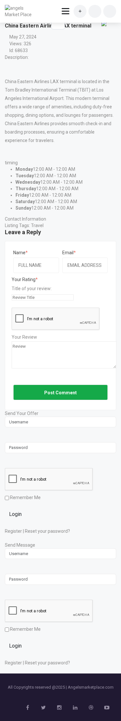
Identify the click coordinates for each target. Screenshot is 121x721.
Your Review (24, 337)
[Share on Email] (103, 23)
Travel (37, 225)
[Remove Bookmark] (58, 22)
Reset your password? (47, 531)
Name (19, 252)
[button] (103, 35)
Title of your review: (32, 288)
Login (15, 514)
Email (68, 252)
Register (13, 531)
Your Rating (23, 279)
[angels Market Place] (20, 11)
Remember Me (25, 497)
